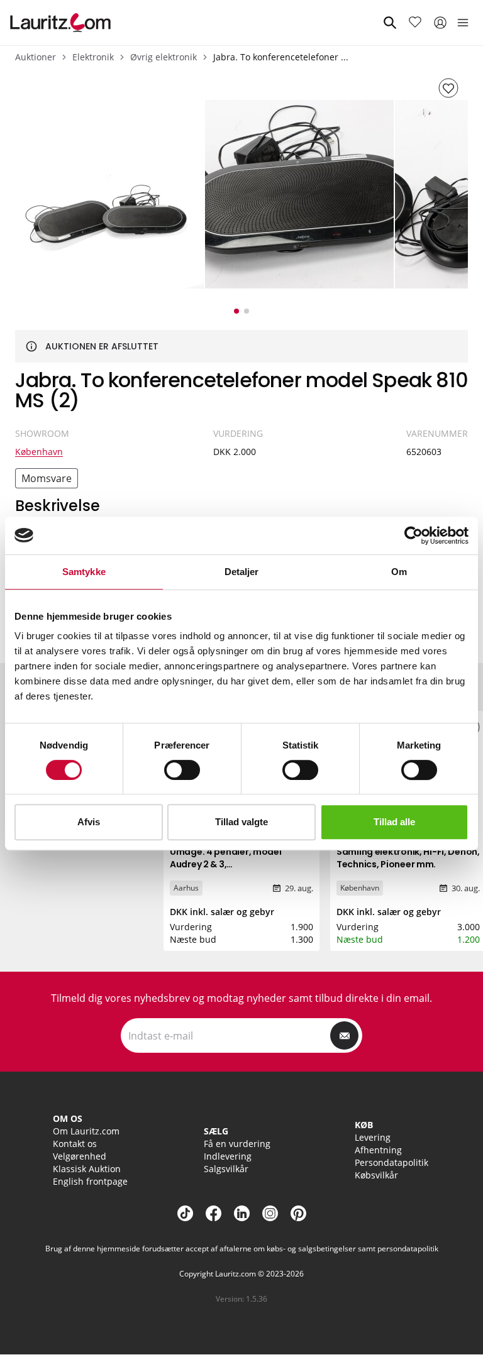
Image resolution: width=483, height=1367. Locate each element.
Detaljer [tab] (242, 571)
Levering (373, 1137)
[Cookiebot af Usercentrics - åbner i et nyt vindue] (413, 535)
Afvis (88, 821)
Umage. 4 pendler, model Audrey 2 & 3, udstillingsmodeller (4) (226, 864)
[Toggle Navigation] (463, 22)
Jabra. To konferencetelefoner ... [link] (280, 57)
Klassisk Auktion (87, 1169)
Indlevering (228, 1156)
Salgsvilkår (226, 1169)
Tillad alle (394, 821)
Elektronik (93, 57)
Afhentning (378, 1150)
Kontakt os (75, 1144)
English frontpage (90, 1181)
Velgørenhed (79, 1156)
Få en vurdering (237, 1144)
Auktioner (35, 57)
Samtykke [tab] (84, 571)
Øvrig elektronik (163, 57)
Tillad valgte (241, 821)
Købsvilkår (376, 1175)
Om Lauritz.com (86, 1131)
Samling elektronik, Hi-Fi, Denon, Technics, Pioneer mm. (408, 857)
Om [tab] (399, 571)
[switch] (182, 770)
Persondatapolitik (391, 1162)
